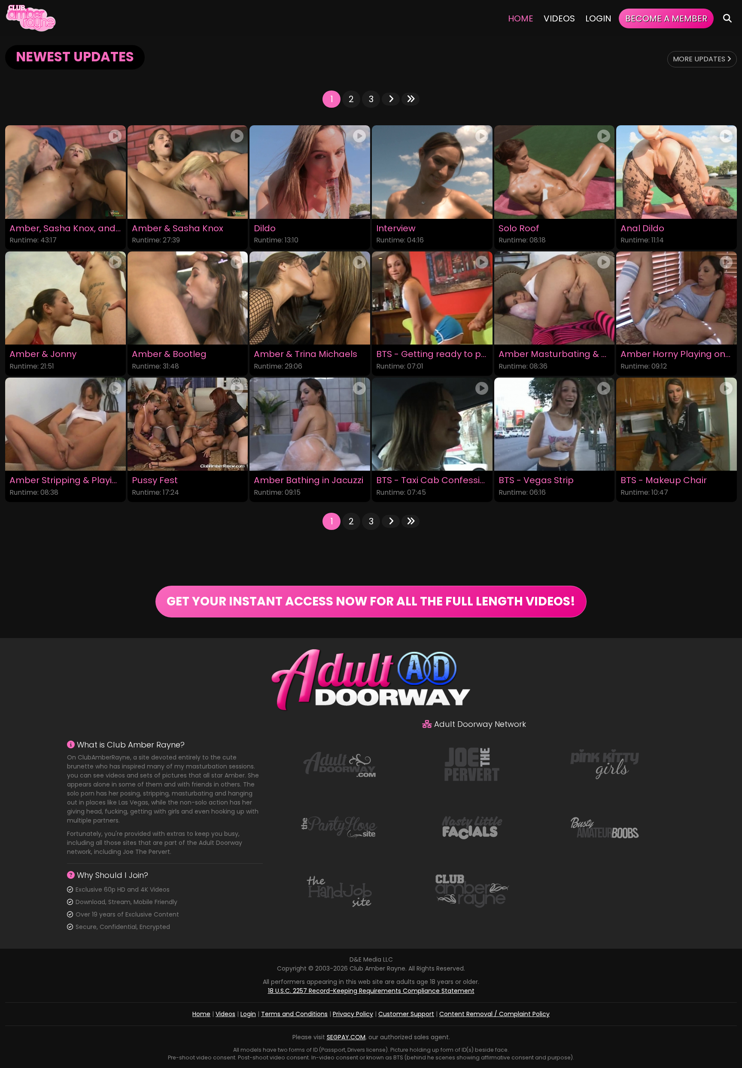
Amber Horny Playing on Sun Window (676, 354)
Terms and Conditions (294, 1014)
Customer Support (406, 1014)
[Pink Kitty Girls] (605, 763)
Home (520, 18)
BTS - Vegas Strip (536, 480)
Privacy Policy (353, 1014)
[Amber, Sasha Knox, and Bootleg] (65, 171)
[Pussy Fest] (188, 424)
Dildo (265, 228)
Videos (559, 18)
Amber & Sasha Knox (177, 228)
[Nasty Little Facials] (472, 827)
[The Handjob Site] (339, 890)
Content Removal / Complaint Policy (494, 1014)
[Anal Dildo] (676, 171)
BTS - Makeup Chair (663, 480)
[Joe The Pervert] (472, 763)
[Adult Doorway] (339, 763)
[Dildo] (309, 171)
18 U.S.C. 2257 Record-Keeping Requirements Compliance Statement (371, 990)
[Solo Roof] (554, 171)
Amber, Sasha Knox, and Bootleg (65, 228)
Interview (396, 228)
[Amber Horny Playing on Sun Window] (676, 298)
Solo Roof (519, 228)
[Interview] (432, 171)
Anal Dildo (642, 228)
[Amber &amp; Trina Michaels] (309, 298)
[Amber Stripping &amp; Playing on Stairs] (65, 424)
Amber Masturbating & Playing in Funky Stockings (555, 354)
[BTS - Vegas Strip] (554, 424)
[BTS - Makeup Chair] (676, 424)
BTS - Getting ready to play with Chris (432, 354)
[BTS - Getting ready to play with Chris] (432, 298)
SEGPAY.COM (346, 1037)
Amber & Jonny (42, 354)
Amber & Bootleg (169, 354)
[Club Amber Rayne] (30, 18)
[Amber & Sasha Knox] (188, 171)
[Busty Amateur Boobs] (605, 827)
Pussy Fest (155, 480)
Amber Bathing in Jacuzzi (308, 480)
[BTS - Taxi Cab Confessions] (432, 424)
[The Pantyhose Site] (339, 827)
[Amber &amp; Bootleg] (188, 298)
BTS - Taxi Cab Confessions (432, 480)
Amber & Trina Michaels (305, 354)
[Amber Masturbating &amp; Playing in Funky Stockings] (554, 298)
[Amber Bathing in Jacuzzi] (309, 424)
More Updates (700, 59)
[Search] (727, 18)
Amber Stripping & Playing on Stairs (65, 480)
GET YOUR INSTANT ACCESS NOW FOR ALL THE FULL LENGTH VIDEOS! (371, 601)
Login (598, 18)
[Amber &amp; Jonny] (65, 298)
